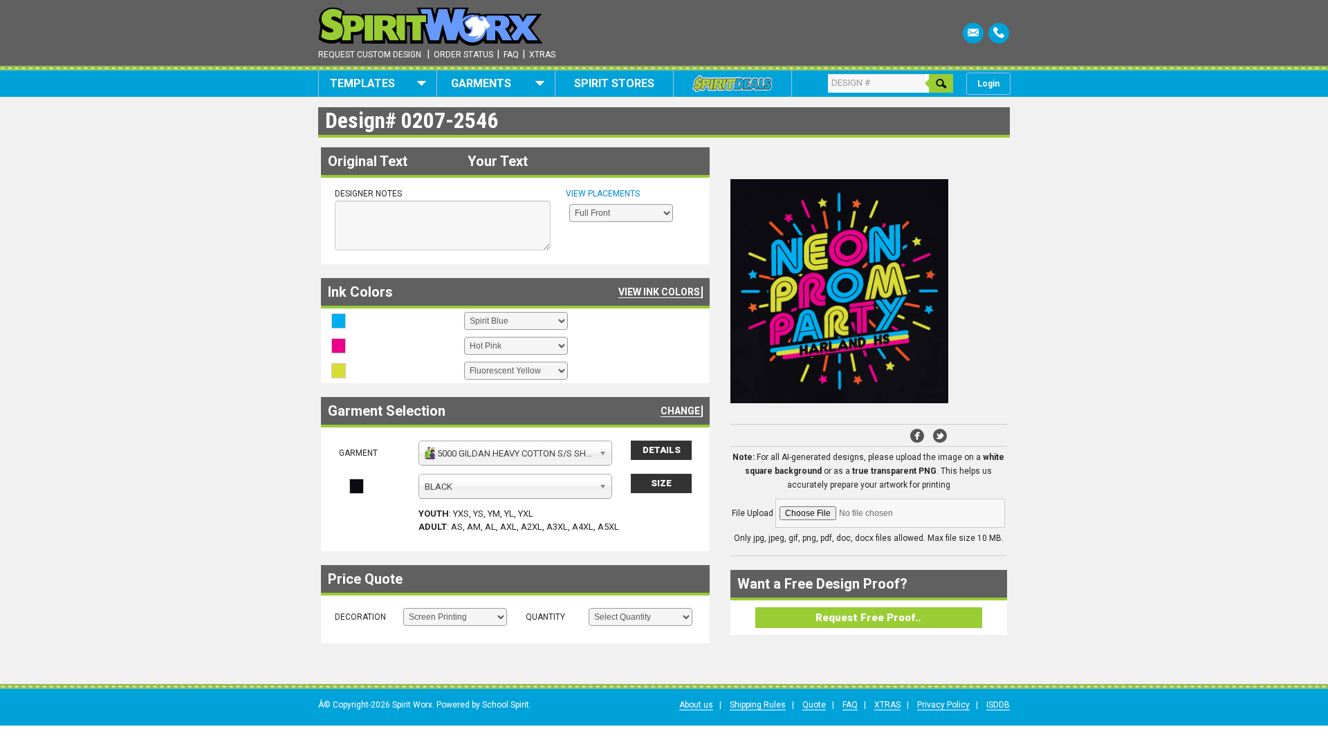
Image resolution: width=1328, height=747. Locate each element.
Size (661, 483)
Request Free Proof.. (868, 617)
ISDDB (998, 705)
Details (662, 450)
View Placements (603, 194)
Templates (362, 83)
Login (988, 84)
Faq (511, 54)
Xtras (542, 54)
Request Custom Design (369, 54)
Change (680, 410)
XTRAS (887, 705)
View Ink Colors (659, 291)
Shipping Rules (758, 705)
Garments (481, 83)
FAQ (850, 705)
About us (696, 705)
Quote (814, 705)
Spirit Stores (614, 83)
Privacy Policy (943, 705)
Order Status (463, 54)
